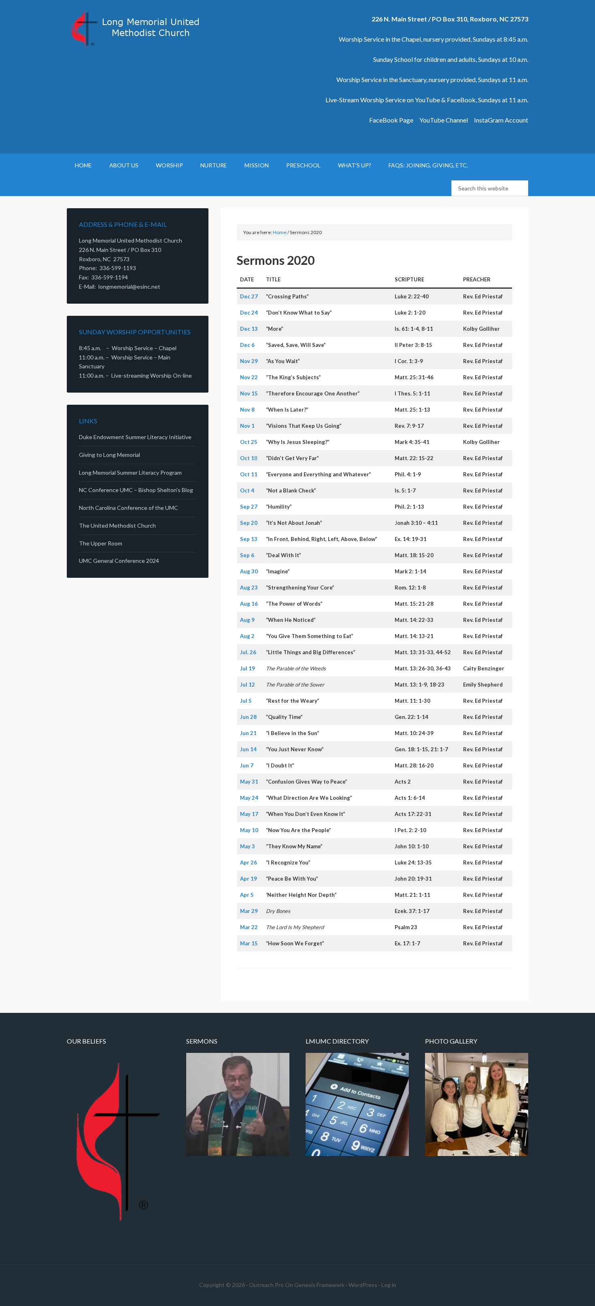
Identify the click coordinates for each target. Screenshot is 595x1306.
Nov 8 (247, 409)
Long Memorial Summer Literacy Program (130, 472)
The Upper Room (100, 543)
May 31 (249, 781)
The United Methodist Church (117, 525)
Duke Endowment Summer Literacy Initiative (135, 436)
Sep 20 (248, 523)
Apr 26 (248, 862)
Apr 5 (247, 895)
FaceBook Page (391, 120)
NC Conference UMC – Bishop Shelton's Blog (136, 489)
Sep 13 (248, 539)
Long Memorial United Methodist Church (135, 28)
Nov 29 (249, 361)
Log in (388, 1284)
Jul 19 (247, 668)
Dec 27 (249, 296)
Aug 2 (247, 636)
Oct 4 (247, 490)
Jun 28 (248, 717)
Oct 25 (248, 442)
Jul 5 (246, 700)
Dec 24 (249, 312)
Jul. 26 (248, 652)
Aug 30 (249, 571)
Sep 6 (247, 555)
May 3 (247, 846)
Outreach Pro (266, 1284)
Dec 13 (249, 328)
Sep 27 (248, 506)
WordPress (362, 1284)
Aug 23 (249, 587)
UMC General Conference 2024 (119, 560)
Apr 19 (248, 878)
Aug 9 (247, 620)
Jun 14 (248, 749)
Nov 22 (249, 377)
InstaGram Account (501, 120)
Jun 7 (246, 765)
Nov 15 (249, 393)
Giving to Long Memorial (109, 454)
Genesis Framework (319, 1284)
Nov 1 (247, 426)
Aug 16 (249, 603)
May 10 (249, 830)
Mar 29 (249, 911)
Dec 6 (247, 345)
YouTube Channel (443, 120)
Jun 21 (248, 733)
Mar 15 (249, 943)
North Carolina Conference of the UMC (128, 507)
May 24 (249, 798)
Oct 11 (248, 474)
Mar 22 (249, 927)
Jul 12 (247, 684)
